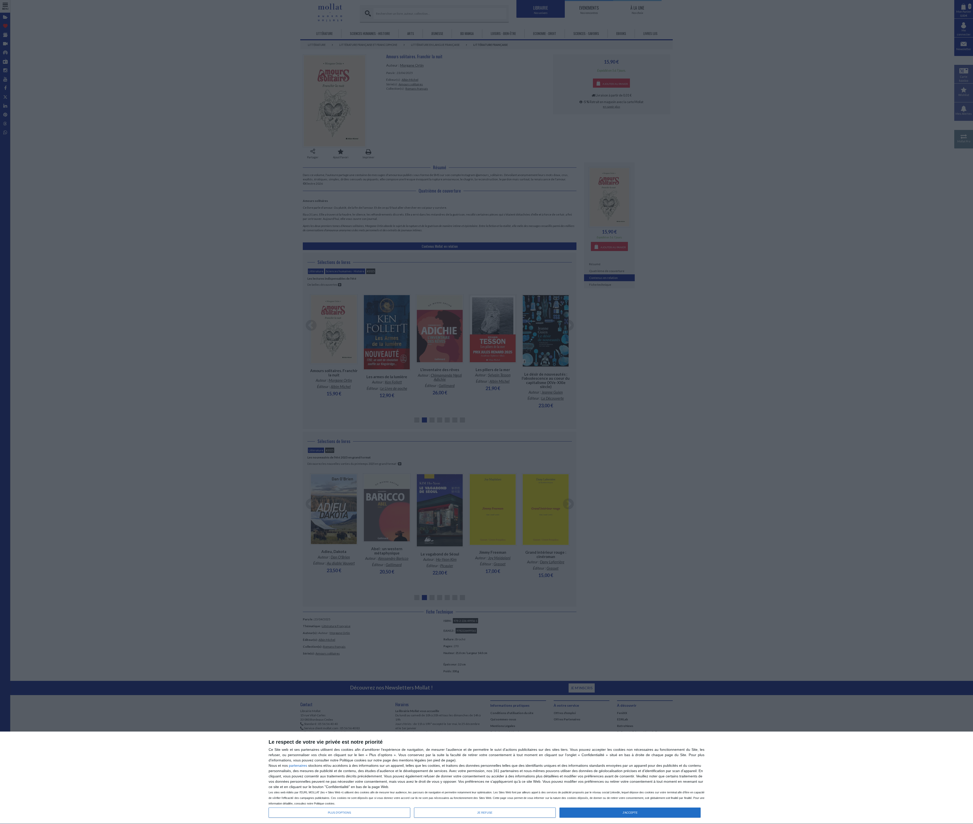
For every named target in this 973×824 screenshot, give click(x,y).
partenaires (298, 765)
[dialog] (486, 778)
